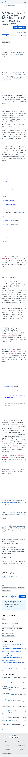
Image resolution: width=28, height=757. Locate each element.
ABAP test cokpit (15, 623)
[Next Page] (15, 637)
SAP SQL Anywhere (6, 42)
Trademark (7, 749)
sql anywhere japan (6, 590)
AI (14, 625)
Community (10, 2)
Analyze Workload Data (7, 628)
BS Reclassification (18, 628)
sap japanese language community (9, 587)
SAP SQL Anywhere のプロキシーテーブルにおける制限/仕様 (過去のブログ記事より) (13, 17)
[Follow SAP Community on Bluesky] (12, 737)
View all (4, 729)
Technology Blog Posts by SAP (9, 5)
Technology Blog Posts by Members (12, 648)
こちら (20, 526)
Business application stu (7, 633)
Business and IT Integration (12, 630)
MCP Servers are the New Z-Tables (10, 660)
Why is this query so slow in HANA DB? (11, 651)
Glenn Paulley (19, 72)
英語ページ (17, 54)
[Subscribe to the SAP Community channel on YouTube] (15, 737)
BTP (3, 630)
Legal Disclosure (21, 745)
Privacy (7, 741)
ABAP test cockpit (5, 623)
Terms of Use (21, 741)
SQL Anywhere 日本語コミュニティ (16, 514)
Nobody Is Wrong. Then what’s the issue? (12, 655)
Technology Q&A (7, 653)
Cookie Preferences (7, 753)
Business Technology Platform (8, 635)
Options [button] (13, 30)
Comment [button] (22, 596)
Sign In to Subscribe (19, 27)
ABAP (3, 618)
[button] (3, 36)
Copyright (7, 745)
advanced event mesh (6, 625)
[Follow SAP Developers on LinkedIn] (17, 737)
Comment (7, 609)
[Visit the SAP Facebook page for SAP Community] (10, 737)
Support (21, 749)
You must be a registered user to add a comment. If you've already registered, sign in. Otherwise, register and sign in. (13, 604)
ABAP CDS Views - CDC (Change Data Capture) (11, 621)
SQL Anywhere (21, 587)
